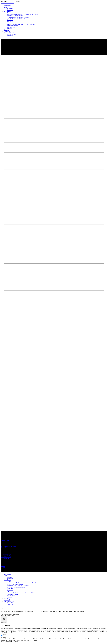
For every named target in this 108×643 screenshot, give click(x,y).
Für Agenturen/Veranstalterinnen (9, 546)
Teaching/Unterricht (9, 601)
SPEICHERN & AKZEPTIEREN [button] (9, 641)
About (5, 575)
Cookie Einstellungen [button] (6, 614)
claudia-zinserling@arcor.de (38, 340)
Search (17, 1)
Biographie (9, 577)
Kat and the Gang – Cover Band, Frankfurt (17, 585)
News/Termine (7, 574)
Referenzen (10, 578)
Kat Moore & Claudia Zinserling (15, 584)
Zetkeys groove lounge (12, 594)
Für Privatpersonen (5, 547)
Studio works (7, 600)
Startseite (3, 566)
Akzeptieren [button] (16, 614)
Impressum (3, 568)
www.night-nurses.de (6, 557)
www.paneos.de (8, 116)
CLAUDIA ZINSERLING (7, 3)
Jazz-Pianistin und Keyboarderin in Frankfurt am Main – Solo (22, 582)
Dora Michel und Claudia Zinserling (16, 587)
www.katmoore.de (5, 555)
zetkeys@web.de (5, 540)
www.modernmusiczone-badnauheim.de (11, 559)
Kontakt (3, 567)
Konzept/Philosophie (12, 602)
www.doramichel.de (6, 554)
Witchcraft (9, 597)
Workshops (10, 604)
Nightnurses (10, 590)
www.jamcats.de (5, 558)
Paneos (38, 321)
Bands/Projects (7, 580)
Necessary (5, 636)
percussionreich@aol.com (21, 340)
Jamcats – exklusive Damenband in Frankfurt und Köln (21, 592)
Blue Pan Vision (11, 595)
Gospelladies (10, 588)
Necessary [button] (3, 634)
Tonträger (6, 598)
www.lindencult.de (12, 130)
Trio (8, 591)
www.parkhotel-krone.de (10, 93)
